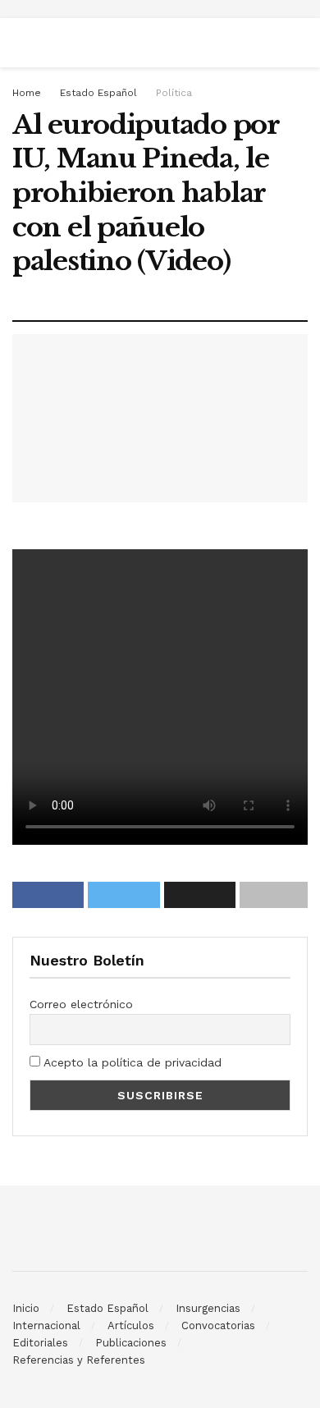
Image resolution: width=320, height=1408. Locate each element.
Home (26, 93)
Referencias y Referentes (78, 1360)
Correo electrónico (81, 1004)
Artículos (130, 1325)
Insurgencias (208, 1308)
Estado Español (98, 93)
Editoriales (40, 1343)
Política (174, 93)
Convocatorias (218, 1325)
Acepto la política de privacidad (131, 1062)
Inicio (25, 1308)
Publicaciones (131, 1343)
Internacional (46, 1325)
